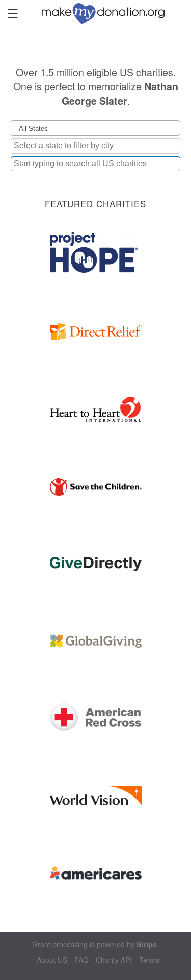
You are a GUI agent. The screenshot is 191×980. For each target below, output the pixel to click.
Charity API (114, 960)
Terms (149, 960)
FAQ (81, 960)
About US (52, 960)
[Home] (108, 12)
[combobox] (95, 163)
